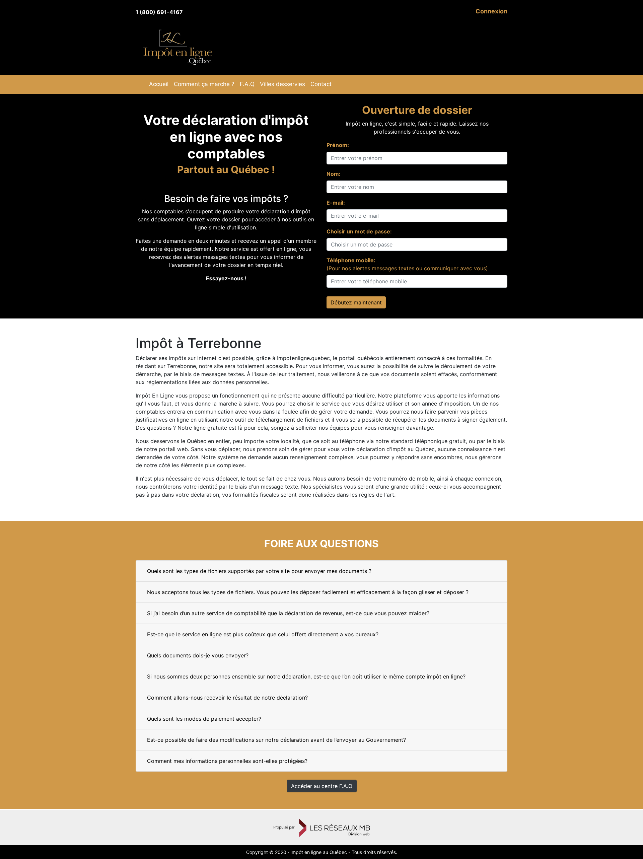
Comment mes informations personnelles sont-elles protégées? (227, 761)
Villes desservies (282, 84)
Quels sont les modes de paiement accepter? (204, 718)
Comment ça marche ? (204, 84)
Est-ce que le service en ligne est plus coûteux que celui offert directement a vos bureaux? (262, 634)
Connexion (491, 11)
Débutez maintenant (356, 302)
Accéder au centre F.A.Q (321, 786)
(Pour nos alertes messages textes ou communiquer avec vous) (407, 264)
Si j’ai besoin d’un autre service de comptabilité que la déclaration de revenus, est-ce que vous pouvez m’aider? (288, 613)
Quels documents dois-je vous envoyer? (197, 655)
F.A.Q (247, 84)
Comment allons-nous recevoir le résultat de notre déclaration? (227, 697)
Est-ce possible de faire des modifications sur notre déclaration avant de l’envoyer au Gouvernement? (276, 739)
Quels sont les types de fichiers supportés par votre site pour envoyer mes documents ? (259, 571)
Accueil (158, 84)
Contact (321, 84)
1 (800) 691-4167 (159, 12)
